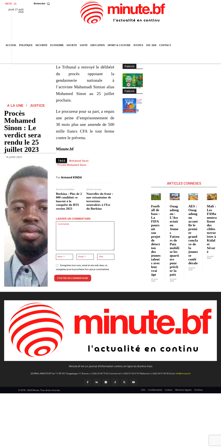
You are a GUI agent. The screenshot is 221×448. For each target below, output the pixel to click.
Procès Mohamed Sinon (71, 165)
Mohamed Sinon (79, 160)
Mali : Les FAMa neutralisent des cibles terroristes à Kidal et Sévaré (212, 229)
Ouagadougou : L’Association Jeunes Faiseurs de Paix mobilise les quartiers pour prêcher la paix (174, 240)
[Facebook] (87, 382)
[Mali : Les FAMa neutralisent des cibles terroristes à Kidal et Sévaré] (212, 196)
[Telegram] (106, 382)
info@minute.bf (183, 373)
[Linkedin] (96, 382)
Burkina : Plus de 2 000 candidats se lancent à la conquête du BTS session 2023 (69, 201)
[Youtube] (133, 382)
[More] (44, 157)
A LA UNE (15, 105)
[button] (42, 3)
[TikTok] (115, 382)
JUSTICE (37, 105)
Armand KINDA (71, 177)
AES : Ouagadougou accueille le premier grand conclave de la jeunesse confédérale (193, 234)
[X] (124, 382)
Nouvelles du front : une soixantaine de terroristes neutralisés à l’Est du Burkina (99, 201)
